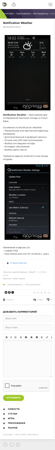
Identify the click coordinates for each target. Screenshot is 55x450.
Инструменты (32, 285)
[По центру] (31, 337)
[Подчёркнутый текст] (15, 337)
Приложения (14, 285)
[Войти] (13, 4)
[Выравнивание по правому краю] (36, 337)
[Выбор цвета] (47, 337)
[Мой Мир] (12, 292)
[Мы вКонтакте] (5, 444)
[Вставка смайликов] (41, 337)
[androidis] (4, 4)
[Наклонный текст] (11, 337)
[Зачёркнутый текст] (21, 337)
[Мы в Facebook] (18, 444)
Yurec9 (9, 300)
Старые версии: (18, 263)
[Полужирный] (6, 337)
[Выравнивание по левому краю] (26, 337)
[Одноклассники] (9, 292)
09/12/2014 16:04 (11, 27)
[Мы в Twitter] (11, 444)
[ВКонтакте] (6, 292)
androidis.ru (32, 434)
